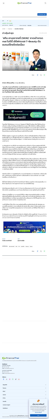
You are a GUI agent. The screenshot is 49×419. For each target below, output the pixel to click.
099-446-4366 (6, 367)
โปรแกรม (4, 388)
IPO (19, 246)
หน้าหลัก (3, 29)
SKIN (16, 246)
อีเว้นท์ (4, 391)
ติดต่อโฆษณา (5, 408)
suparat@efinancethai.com (9, 368)
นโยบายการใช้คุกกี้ (38, 412)
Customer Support (6, 405)
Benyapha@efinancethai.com (10, 373)
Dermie (31, 246)
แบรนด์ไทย (22, 246)
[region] (24, 9)
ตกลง (38, 415)
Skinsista (27, 246)
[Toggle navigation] (3, 3)
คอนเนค (4, 394)
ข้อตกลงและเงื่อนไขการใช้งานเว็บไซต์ (8, 416)
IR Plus (4, 398)
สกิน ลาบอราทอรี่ (11, 246)
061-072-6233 (6, 371)
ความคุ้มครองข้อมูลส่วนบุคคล (20, 416)
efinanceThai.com (21, 415)
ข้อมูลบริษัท (5, 384)
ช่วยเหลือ (4, 401)
